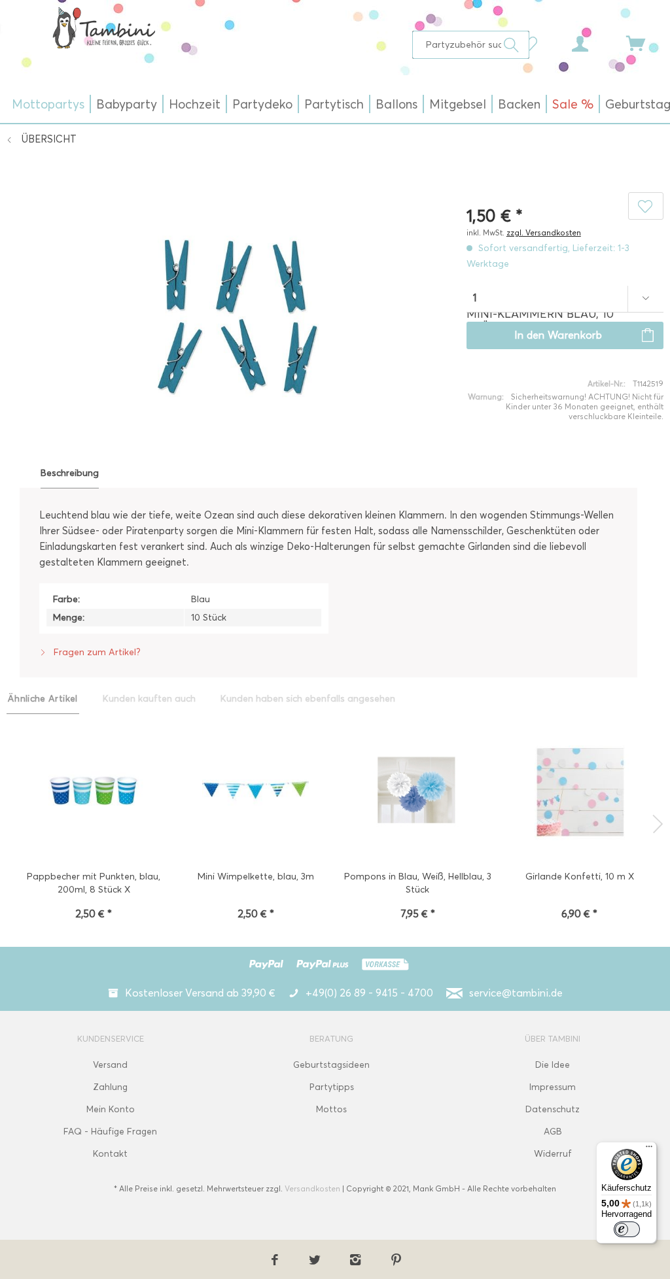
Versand (110, 1064)
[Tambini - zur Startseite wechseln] (104, 27)
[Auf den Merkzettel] (645, 206)
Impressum (552, 1087)
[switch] (627, 1229)
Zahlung (110, 1087)
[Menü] (649, 1149)
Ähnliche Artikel (43, 698)
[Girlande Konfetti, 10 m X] (580, 791)
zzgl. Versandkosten (543, 232)
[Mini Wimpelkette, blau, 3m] (256, 791)
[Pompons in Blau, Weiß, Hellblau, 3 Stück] (417, 791)
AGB (553, 1131)
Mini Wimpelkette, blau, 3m (256, 876)
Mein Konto (110, 1109)
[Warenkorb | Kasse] (644, 42)
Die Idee (552, 1064)
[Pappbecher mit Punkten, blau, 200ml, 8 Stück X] (94, 791)
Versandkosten (312, 1188)
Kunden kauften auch (149, 698)
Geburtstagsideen (331, 1064)
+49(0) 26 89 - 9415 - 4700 (369, 993)
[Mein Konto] (592, 42)
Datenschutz (552, 1109)
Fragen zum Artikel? (96, 652)
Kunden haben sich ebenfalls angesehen (307, 698)
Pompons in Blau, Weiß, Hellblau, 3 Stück (417, 883)
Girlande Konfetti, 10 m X (579, 876)
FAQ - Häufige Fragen (110, 1131)
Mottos (331, 1109)
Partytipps (331, 1087)
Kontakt (110, 1153)
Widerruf (553, 1153)
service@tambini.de (516, 993)
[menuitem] (470, 45)
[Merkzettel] (532, 42)
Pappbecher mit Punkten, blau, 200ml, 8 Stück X (93, 883)
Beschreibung (70, 473)
